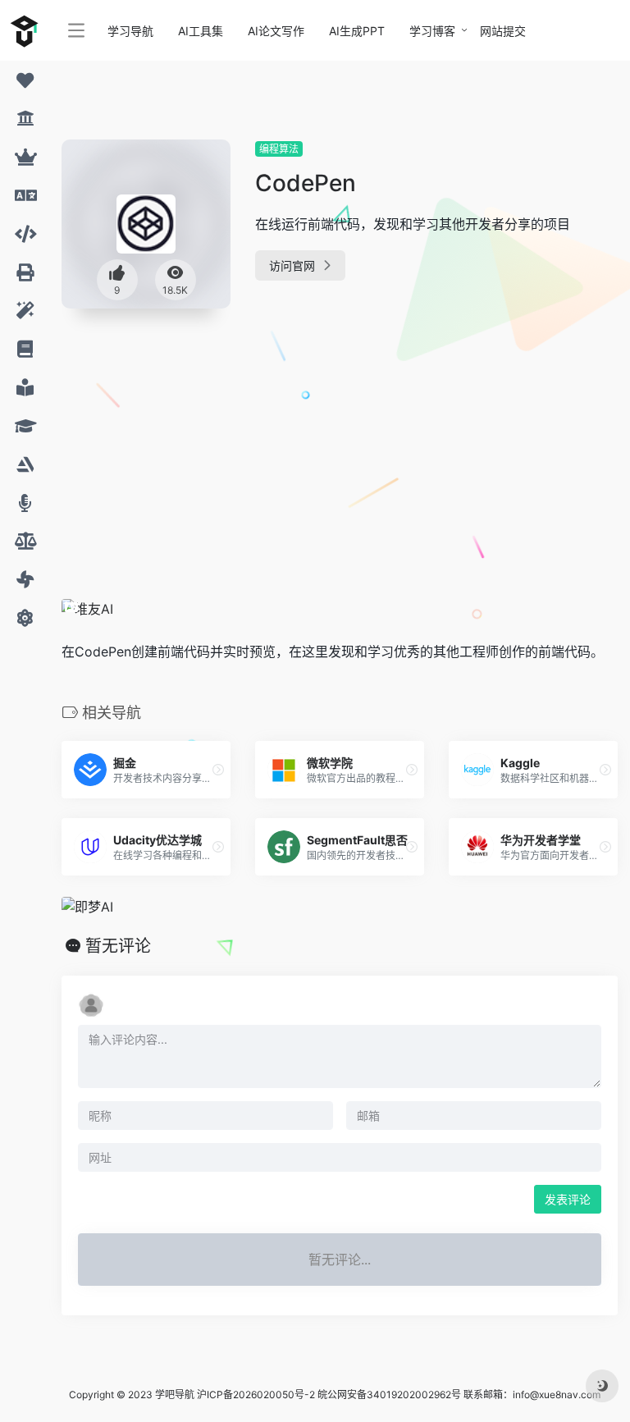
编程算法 (279, 149)
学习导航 (130, 31)
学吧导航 (174, 1394)
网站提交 (503, 31)
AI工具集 (200, 31)
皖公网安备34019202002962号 (389, 1394)
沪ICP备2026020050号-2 (256, 1394)
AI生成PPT (357, 31)
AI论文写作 (276, 31)
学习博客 (432, 31)
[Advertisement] (274, 443)
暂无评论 (118, 946)
